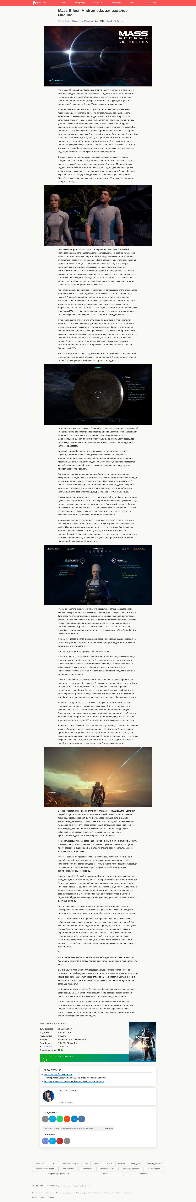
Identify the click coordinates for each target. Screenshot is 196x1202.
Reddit (67, 1119)
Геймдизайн (136, 1164)
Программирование (130, 1169)
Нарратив (87, 1169)
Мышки (105, 1174)
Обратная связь (37, 1193)
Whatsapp (60, 1119)
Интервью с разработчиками (59, 1174)
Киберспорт (80, 3)
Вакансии (49, 1193)
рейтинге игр (48, 1046)
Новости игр (77, 21)
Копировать (108, 1127)
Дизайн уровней (154, 1164)
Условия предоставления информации (88, 1193)
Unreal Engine (154, 1169)
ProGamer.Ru (37, 1186)
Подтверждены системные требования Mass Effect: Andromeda (74, 1081)
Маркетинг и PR (107, 1169)
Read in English (64, 21)
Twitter (53, 1119)
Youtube (59, 1141)
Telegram (74, 1119)
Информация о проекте (64, 1193)
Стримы (97, 1164)
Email (45, 1119)
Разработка (116, 3)
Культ (132, 3)
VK (81, 1119)
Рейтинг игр (127, 1193)
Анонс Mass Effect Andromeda (58, 1074)
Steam (67, 1141)
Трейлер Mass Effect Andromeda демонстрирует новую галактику (75, 1078)
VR (86, 1164)
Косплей (121, 1164)
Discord (45, 1141)
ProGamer (41, 3)
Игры (64, 3)
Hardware (98, 3)
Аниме (109, 1164)
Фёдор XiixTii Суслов (114, 21)
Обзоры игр (88, 21)
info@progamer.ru (85, 1186)
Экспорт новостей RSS (112, 1193)
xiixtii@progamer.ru (66, 1102)
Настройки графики (70, 1164)
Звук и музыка (69, 1169)
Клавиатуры (144, 1174)
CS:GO (53, 1164)
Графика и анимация (45, 1169)
